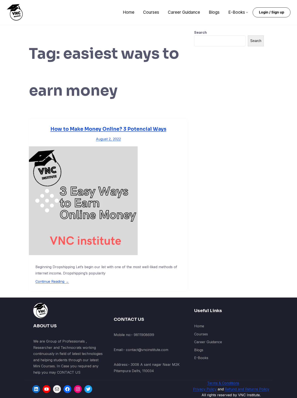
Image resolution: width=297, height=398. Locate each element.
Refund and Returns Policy (247, 389)
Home (128, 12)
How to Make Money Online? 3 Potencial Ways (108, 129)
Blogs (214, 12)
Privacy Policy (205, 389)
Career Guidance (184, 12)
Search (200, 32)
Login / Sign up (271, 12)
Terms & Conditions (223, 383)
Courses (151, 12)
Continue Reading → (52, 281)
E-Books (236, 12)
